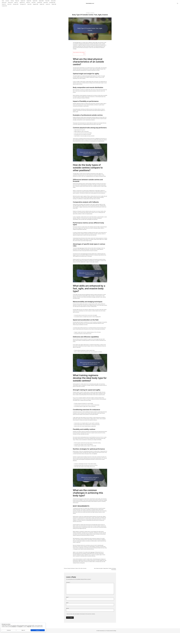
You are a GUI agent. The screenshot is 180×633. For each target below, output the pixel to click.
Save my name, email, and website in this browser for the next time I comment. (81, 613)
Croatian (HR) (4, 5)
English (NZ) (29, 0)
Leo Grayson (92, 12)
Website (67, 608)
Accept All (38, 630)
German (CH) (10, 2)
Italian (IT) (16, 2)
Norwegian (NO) (52, 2)
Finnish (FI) (4, 4)
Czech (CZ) (9, 4)
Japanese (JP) (22, 2)
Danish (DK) (46, 2)
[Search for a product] (177, 3)
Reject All (23, 630)
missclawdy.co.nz (90, 3)
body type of (82, 248)
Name (67, 597)
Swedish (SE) (39, 2)
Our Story (7, 0)
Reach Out (17, 0)
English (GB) (54, 4)
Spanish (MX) (41, 0)
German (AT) (4, 2)
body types (76, 173)
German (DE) (53, 0)
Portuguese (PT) (23, 4)
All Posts (12, 0)
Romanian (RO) (15, 4)
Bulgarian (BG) (35, 4)
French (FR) (47, 0)
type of (81, 498)
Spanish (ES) (35, 0)
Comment (68, 582)
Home (3, 0)
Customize (9, 630)
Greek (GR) (29, 4)
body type (78, 42)
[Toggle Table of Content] (84, 54)
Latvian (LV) (48, 4)
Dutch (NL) (34, 2)
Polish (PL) (28, 2)
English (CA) (23, 0)
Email (67, 602)
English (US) (42, 4)
